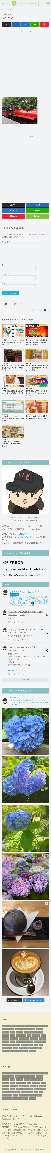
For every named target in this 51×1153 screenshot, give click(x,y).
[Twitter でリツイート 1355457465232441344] (14, 674)
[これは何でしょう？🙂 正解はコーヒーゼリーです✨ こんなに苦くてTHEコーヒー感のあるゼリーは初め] (25, 924)
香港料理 (32, 1051)
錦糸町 (22, 1048)
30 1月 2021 (24, 650)
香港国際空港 (23, 1051)
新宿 (43, 1042)
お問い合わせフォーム (27, 537)
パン (28, 1035)
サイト (4, 283)
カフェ (5, 1029)
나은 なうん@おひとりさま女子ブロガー (25, 612)
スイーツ (20, 1032)
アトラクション (26, 1026)
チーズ (27, 1032)
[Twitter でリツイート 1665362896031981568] (14, 640)
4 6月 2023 (23, 632)
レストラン (14, 1038)
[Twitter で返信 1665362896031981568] (10, 640)
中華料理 (5, 1042)
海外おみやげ (7, 1048)
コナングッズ (30, 1029)
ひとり (5, 1026)
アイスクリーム (14, 1026)
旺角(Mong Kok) (14, 1045)
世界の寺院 (33, 1038)
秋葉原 (15, 1048)
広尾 (24, 1042)
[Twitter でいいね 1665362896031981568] (19, 640)
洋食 (40, 1045)
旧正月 (5, 1045)
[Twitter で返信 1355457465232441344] (10, 674)
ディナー (5, 1035)
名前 (4, 265)
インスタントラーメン (40, 1026)
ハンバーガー (21, 1035)
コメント (6, 242)
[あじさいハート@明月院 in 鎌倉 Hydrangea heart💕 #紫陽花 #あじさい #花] (25, 828)
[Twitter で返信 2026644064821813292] (10, 622)
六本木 (12, 1042)
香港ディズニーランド (10, 1051)
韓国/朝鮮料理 (30, 1048)
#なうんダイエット (16, 670)
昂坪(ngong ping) (27, 1045)
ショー (12, 1032)
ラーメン (5, 1038)
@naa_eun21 (12, 615)
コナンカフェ (19, 1029)
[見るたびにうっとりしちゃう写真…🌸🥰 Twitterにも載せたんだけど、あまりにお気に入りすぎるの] (25, 876)
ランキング (35, 1035)
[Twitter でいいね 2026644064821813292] (19, 622)
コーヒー (39, 1029)
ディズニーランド (36, 1032)
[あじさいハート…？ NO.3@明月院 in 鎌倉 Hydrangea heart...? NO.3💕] (25, 731)
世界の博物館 (24, 1038)
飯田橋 (39, 1048)
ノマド (12, 1035)
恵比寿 (30, 1042)
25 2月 (22, 615)
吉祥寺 (19, 1042)
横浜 (36, 1045)
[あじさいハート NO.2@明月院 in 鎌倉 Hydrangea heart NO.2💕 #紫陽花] (25, 779)
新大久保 (37, 1042)
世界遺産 (42, 1038)
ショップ (5, 1032)
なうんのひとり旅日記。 (24, 1150)
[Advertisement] (25, 63)
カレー (11, 1029)
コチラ (25, 534)
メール (5, 274)
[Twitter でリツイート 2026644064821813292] (14, 622)
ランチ (43, 1035)
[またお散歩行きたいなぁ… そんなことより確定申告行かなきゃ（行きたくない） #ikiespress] (25, 972)
